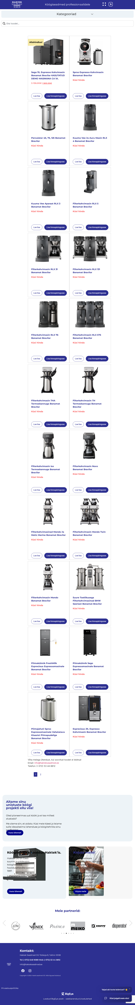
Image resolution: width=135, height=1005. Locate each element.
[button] (67, 14)
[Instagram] (30, 971)
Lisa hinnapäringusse (56, 96)
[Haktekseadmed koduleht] (17, 4)
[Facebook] (23, 971)
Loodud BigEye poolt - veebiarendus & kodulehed (67, 999)
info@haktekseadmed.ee (46, 763)
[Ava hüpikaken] (104, 4)
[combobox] (67, 23)
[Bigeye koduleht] (67, 993)
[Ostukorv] (108, 4)
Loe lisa (36, 96)
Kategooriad (66, 14)
